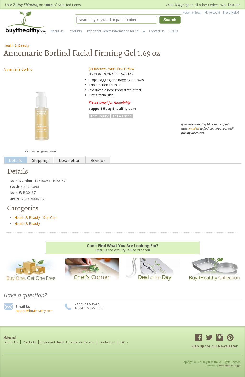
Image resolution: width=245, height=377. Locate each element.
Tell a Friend (122, 116)
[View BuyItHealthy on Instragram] (219, 338)
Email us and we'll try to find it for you (122, 247)
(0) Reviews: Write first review (111, 68)
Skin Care (50, 217)
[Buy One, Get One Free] (31, 284)
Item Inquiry (99, 116)
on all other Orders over (203, 4)
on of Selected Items (43, 4)
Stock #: (17, 186)
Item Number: (22, 180)
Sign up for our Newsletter (214, 346)
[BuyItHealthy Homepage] (27, 23)
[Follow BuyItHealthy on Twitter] (209, 338)
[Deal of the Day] (153, 284)
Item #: (95, 73)
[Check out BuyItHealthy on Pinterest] (230, 338)
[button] (128, 19)
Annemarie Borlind (18, 69)
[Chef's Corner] (92, 284)
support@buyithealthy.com (34, 311)
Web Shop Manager (230, 365)
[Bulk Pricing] (214, 284)
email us (193, 128)
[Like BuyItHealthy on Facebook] (198, 338)
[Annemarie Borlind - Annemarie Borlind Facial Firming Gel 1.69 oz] (40, 110)
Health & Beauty (16, 45)
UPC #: (16, 199)
